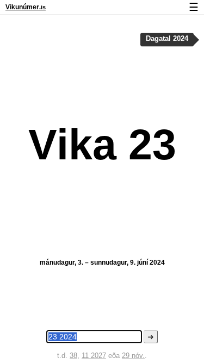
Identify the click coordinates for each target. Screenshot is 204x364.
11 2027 (94, 355)
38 (73, 355)
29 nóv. (133, 355)
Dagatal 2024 (167, 39)
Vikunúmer (25, 7)
